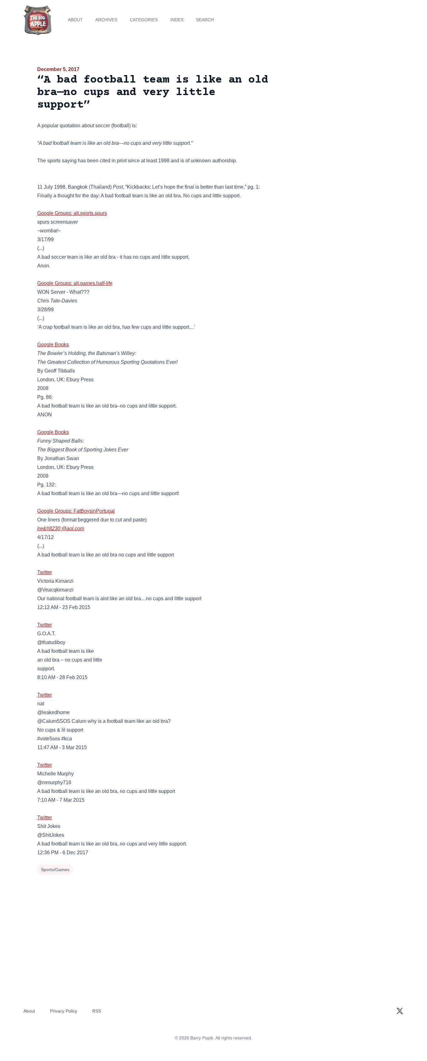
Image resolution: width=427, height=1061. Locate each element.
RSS (96, 1010)
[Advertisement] (333, 114)
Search (205, 19)
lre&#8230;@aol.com (60, 528)
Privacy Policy (63, 1010)
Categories (144, 19)
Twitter (44, 572)
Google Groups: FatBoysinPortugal (76, 511)
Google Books (53, 344)
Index (176, 19)
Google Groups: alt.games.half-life (75, 283)
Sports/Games (55, 869)
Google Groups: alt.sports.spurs (72, 213)
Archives (106, 19)
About (75, 19)
